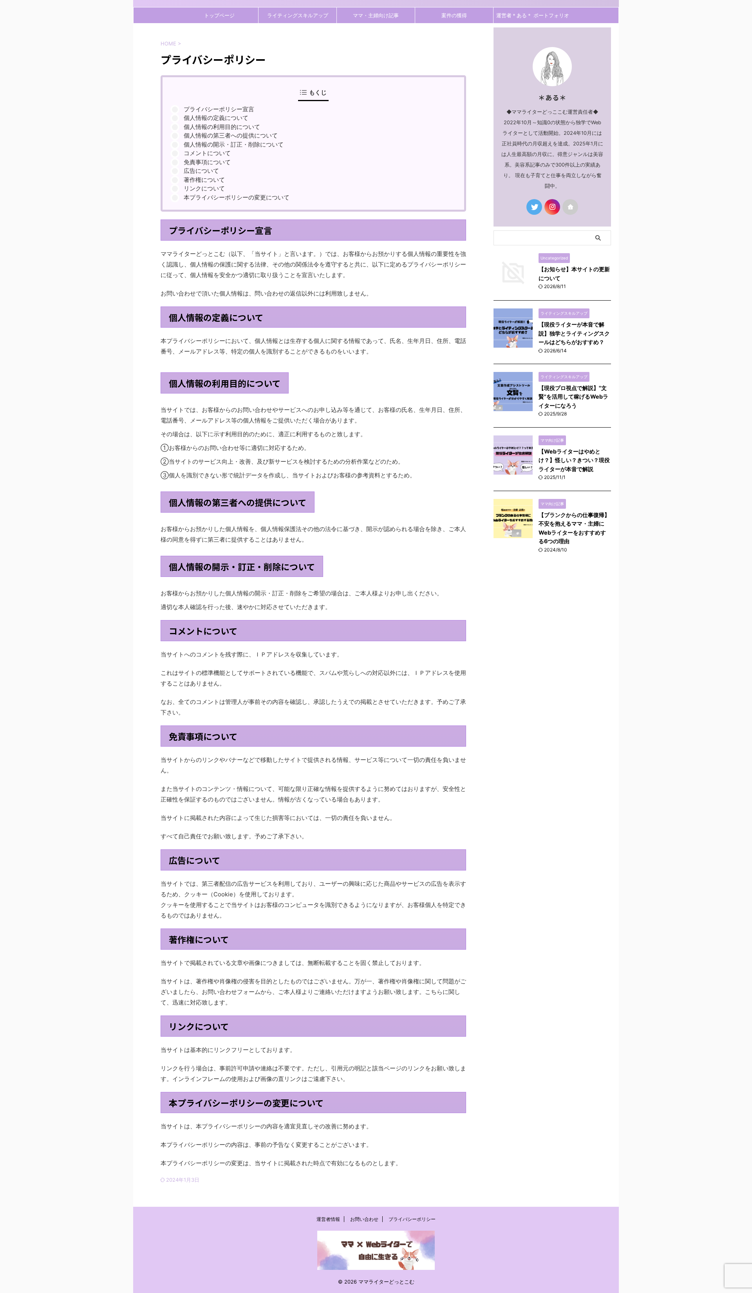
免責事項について (207, 162)
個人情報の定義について (216, 118)
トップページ (219, 15)
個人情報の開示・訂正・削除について (234, 144)
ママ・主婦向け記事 (376, 15)
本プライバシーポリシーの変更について (236, 197)
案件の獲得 (454, 15)
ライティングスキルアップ (297, 15)
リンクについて (204, 188)
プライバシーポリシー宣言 (219, 109)
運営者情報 (328, 1219)
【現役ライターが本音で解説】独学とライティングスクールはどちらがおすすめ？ (574, 333)
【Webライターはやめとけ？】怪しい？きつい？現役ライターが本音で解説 (574, 460)
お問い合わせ (364, 1219)
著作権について (204, 179)
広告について (201, 170)
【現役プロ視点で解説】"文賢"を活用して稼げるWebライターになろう (573, 396)
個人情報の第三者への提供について (231, 135)
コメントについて (207, 153)
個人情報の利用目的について (222, 127)
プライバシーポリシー (412, 1219)
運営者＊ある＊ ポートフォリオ (532, 15)
